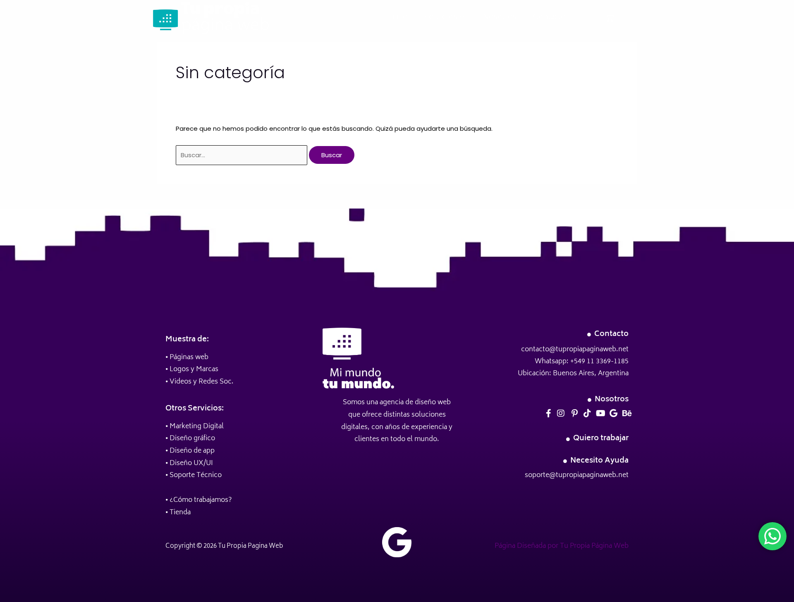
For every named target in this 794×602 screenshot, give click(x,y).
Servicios (440, 17)
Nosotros (500, 17)
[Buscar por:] (242, 155)
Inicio (398, 17)
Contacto (549, 17)
